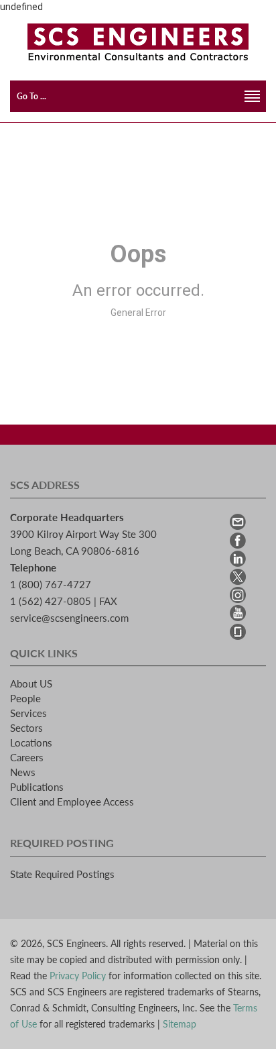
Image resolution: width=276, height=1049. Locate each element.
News (23, 772)
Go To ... (31, 96)
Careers (27, 757)
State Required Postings (62, 874)
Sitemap (179, 1024)
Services (28, 713)
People (25, 698)
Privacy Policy (78, 975)
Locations (31, 742)
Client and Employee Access (72, 801)
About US (31, 683)
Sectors (26, 728)
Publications (37, 787)
